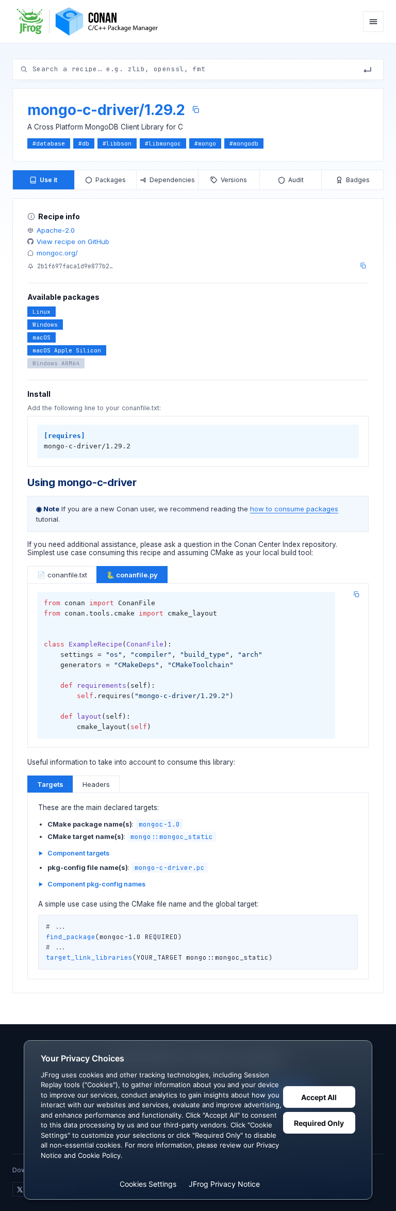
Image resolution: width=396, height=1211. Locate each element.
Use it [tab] (48, 180)
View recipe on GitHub (73, 241)
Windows (45, 324)
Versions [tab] (234, 180)
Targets (50, 784)
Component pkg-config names (96, 884)
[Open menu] (373, 21)
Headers (96, 784)
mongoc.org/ (57, 253)
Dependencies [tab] (172, 180)
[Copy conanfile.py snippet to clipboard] (356, 594)
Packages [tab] (110, 180)
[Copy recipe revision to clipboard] (363, 265)
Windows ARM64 (55, 363)
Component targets (78, 853)
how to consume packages (294, 509)
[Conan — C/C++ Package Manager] (90, 21)
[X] (19, 1189)
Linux (41, 311)
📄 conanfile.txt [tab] (62, 575)
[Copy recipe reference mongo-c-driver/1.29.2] (195, 109)
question (198, 544)
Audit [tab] (296, 180)
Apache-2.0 (56, 230)
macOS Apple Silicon (66, 350)
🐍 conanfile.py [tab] (132, 575)
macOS (41, 337)
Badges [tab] (358, 180)
